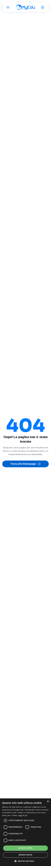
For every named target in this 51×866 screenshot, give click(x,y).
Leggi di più (22, 815)
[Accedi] (43, 7)
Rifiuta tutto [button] (25, 855)
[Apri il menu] (8, 7)
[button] (25, 861)
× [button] (48, 801)
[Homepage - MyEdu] (25, 7)
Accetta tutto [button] (25, 848)
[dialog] (25, 832)
